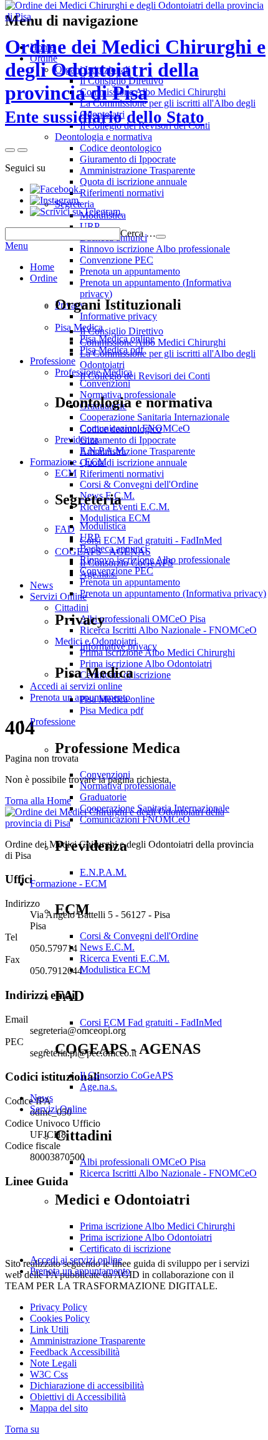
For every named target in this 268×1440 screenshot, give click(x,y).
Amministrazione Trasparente (137, 451)
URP (90, 537)
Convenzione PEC (116, 571)
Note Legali (53, 1363)
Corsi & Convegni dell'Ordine (139, 936)
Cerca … (138, 233)
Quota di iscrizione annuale (133, 462)
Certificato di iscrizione (125, 1248)
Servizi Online (58, 1109)
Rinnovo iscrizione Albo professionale (155, 559)
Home (42, 267)
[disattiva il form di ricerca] (22, 150)
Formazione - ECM (68, 883)
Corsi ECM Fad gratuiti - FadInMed (151, 1022)
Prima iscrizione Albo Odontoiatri (146, 1237)
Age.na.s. (98, 1086)
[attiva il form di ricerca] (10, 150)
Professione (52, 721)
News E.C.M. (107, 947)
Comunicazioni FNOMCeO (135, 819)
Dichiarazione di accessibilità (87, 1385)
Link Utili (49, 1329)
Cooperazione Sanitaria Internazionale (154, 808)
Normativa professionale (128, 785)
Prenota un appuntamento (130, 582)
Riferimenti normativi (122, 473)
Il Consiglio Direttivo (121, 331)
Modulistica (103, 526)
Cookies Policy (60, 1318)
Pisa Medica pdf (111, 710)
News (41, 1097)
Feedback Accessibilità (75, 1352)
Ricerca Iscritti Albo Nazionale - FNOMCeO (168, 1173)
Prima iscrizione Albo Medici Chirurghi (157, 1226)
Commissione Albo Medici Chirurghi (153, 342)
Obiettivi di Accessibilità (78, 1396)
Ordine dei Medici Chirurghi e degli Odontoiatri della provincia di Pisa (135, 81)
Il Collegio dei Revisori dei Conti (145, 376)
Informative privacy (118, 646)
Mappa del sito (59, 1408)
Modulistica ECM (115, 969)
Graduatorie (103, 797)
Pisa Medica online (117, 699)
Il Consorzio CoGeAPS (126, 1075)
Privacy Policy (58, 1307)
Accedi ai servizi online (76, 1259)
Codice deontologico (120, 429)
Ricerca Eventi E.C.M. (125, 958)
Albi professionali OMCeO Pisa (143, 1162)
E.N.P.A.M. (103, 872)
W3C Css (49, 1374)
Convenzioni (105, 774)
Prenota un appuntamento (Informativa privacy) (173, 593)
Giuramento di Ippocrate (128, 440)
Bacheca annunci (113, 548)
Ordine (43, 278)
